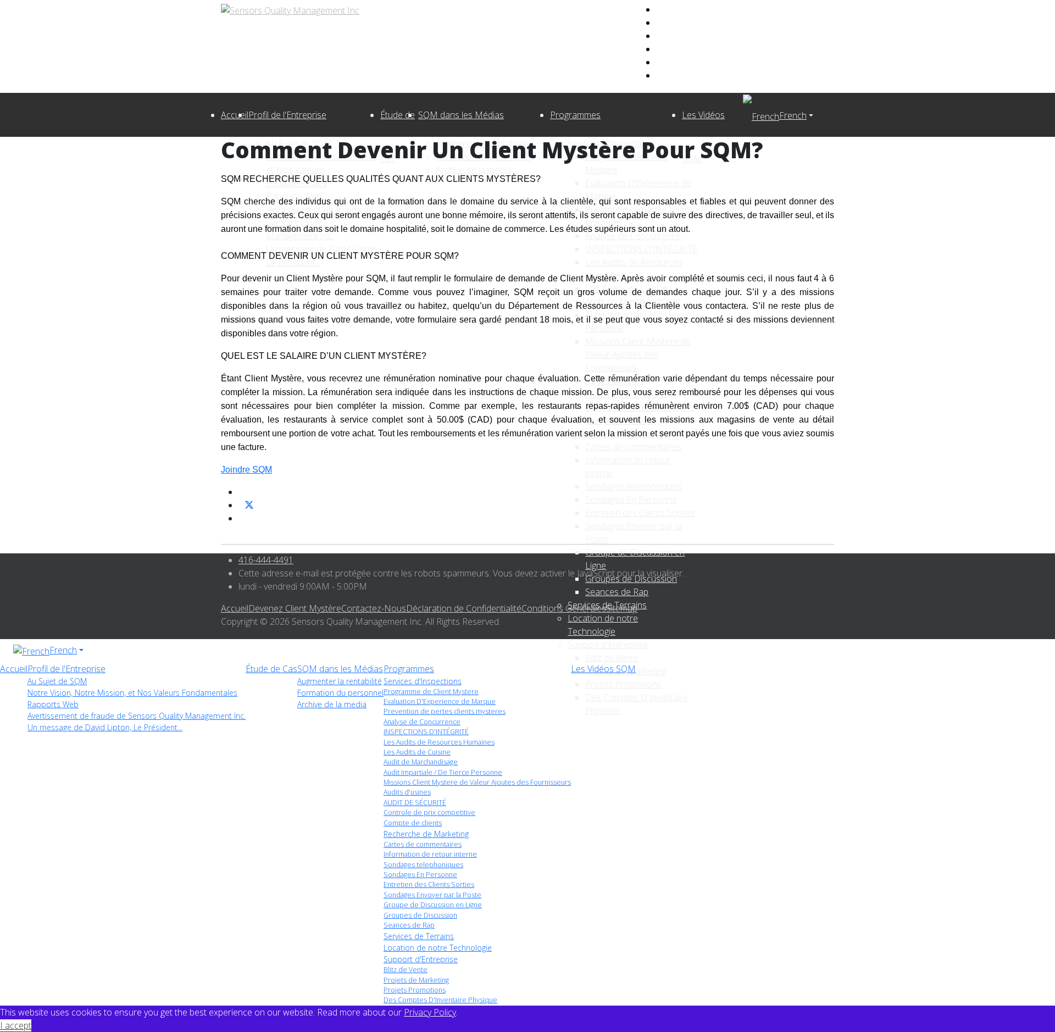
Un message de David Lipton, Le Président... (104, 727)
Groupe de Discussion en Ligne (433, 904)
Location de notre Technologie (438, 947)
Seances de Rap (409, 925)
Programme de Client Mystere (431, 691)
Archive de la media (332, 704)
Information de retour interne (430, 854)
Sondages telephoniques (423, 864)
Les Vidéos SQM (603, 669)
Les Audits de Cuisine (417, 752)
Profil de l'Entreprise (287, 115)
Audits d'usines (407, 792)
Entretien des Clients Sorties (429, 884)
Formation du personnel (340, 692)
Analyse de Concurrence (422, 721)
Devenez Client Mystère (294, 608)
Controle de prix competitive (429, 812)
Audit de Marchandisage (421, 762)
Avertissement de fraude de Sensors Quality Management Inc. (136, 716)
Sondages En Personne (420, 874)
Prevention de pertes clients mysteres (445, 711)
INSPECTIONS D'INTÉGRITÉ (426, 731)
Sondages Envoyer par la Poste (432, 895)
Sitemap (621, 608)
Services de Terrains (419, 936)
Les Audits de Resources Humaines (439, 742)
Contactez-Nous (373, 608)
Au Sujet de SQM (57, 681)
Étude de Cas (271, 669)
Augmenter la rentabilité (339, 681)
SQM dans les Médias (461, 115)
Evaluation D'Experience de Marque (440, 701)
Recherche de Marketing (426, 834)
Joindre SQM (246, 469)
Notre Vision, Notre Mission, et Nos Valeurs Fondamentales (132, 692)
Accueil (234, 115)
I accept (15, 1025)
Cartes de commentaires (423, 844)
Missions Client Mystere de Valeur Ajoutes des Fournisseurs (477, 782)
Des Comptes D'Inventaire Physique (440, 1000)
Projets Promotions (415, 990)
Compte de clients (413, 823)
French (793, 115)
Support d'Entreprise (608, 645)
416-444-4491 (265, 560)
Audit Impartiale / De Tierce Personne (443, 772)
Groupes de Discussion (420, 915)
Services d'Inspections (423, 681)
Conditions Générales (563, 608)
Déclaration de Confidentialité (463, 608)
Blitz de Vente (611, 658)
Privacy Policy (430, 1012)
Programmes (575, 115)
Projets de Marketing (416, 980)
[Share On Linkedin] (242, 518)
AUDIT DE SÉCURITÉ (415, 802)
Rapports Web (53, 704)
